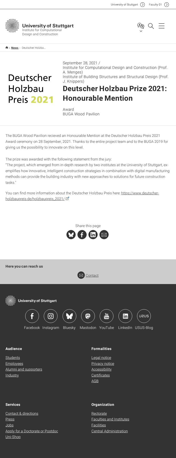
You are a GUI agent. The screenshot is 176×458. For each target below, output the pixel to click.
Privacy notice (102, 363)
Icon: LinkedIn (125, 316)
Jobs (10, 425)
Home (7, 47)
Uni (124, 4)
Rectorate (99, 413)
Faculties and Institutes (110, 419)
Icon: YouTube (106, 316)
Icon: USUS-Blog (144, 316)
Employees (14, 363)
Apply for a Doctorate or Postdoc (32, 430)
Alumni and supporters (24, 369)
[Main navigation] (161, 25)
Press (10, 419)
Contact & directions (22, 413)
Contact (92, 275)
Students (13, 357)
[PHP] (82, 234)
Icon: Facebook (32, 316)
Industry (12, 375)
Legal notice (101, 357)
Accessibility (101, 369)
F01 (155, 4)
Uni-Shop (13, 436)
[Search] (151, 25)
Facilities (98, 425)
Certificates (100, 375)
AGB (95, 380)
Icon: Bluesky (69, 316)
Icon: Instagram (51, 316)
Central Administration (109, 430)
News (15, 47)
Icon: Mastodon (88, 316)
